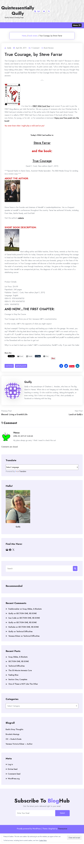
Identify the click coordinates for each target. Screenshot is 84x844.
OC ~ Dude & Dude (13, 739)
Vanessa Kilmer (14, 636)
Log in (10, 764)
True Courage (42, 160)
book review (32, 35)
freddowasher (13, 609)
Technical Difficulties (24, 631)
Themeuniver (62, 828)
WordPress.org (14, 778)
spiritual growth (21, 366)
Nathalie (11, 627)
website (21, 218)
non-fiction (9, 366)
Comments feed (14, 774)
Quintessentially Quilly (17, 10)
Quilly (28, 382)
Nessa (16, 432)
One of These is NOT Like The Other (23, 684)
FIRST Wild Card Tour (41, 106)
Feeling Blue (13, 675)
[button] (77, 25)
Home (24, 35)
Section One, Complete (17, 679)
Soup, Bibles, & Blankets (32, 609)
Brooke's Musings (12, 734)
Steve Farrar (42, 142)
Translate (22, 471)
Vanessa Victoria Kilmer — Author (19, 744)
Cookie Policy (43, 840)
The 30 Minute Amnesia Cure (20, 670)
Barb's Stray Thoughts (14, 729)
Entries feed (12, 769)
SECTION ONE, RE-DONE (26, 613)
